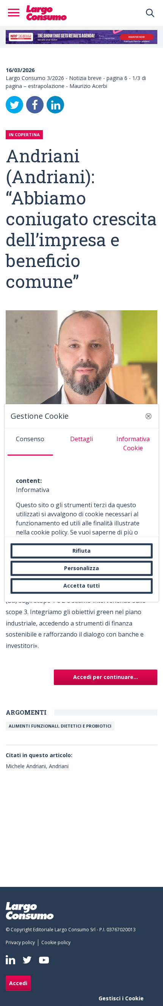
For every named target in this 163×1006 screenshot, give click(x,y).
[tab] (30, 442)
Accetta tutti (81, 585)
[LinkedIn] (55, 104)
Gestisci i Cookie (121, 998)
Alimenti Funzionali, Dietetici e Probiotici (60, 726)
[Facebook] (35, 104)
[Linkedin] (10, 959)
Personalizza (81, 568)
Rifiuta (81, 550)
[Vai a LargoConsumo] (46, 12)
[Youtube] (44, 960)
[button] (148, 416)
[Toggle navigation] (16, 13)
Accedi (18, 983)
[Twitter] (14, 104)
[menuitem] (22, 942)
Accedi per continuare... (105, 677)
